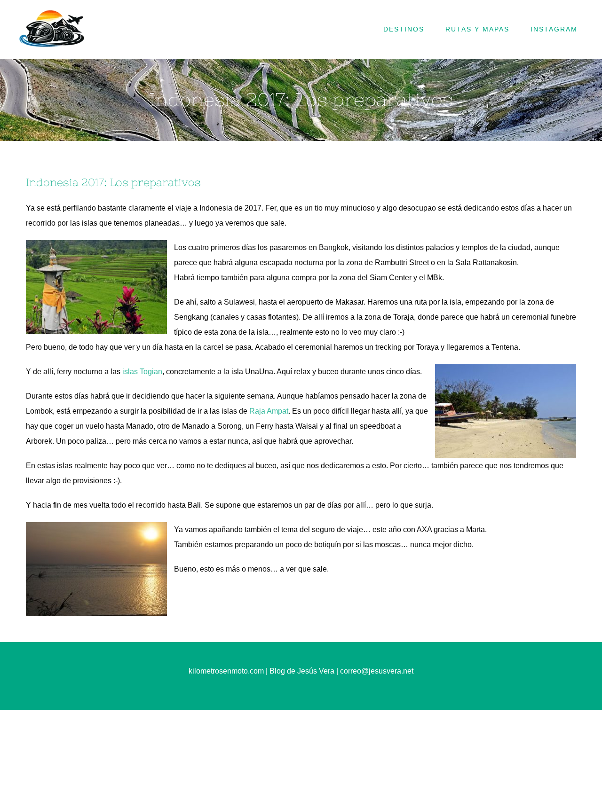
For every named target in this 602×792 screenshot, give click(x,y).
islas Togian (142, 372)
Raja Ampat (268, 411)
